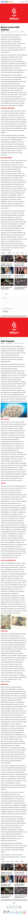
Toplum (21, 861)
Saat (18, 252)
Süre (22, 252)
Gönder (5, 311)
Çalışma (9, 252)
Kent (12, 861)
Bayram (3, 252)
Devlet (3, 861)
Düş (8, 861)
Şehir (17, 861)
